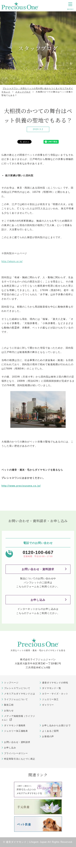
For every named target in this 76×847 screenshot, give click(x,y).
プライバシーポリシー (16, 753)
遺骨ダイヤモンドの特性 (55, 682)
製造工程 (9, 705)
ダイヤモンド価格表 (14, 725)
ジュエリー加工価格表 (16, 731)
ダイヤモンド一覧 (51, 688)
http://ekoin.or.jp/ (12, 261)
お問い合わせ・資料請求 (38, 569)
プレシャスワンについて (17, 688)
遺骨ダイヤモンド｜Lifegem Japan (26, 842)
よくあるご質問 (50, 731)
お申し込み (38, 599)
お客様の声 (48, 736)
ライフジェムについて (16, 699)
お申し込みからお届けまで (56, 725)
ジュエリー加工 (50, 699)
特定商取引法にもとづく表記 (19, 759)
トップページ (11, 682)
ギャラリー (48, 705)
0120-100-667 (38, 552)
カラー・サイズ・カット (55, 693)
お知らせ (9, 710)
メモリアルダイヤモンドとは (19, 693)
